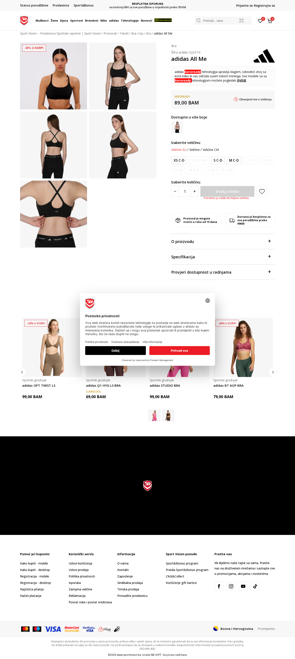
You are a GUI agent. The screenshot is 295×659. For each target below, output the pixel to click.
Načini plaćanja (30, 596)
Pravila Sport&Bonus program (187, 570)
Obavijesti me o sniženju (255, 99)
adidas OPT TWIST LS (38, 385)
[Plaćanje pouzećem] (117, 628)
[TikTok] (255, 586)
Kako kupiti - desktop (35, 570)
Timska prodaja (128, 589)
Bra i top (137, 33)
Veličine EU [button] (178, 149)
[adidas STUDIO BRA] (168, 415)
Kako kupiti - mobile (34, 563)
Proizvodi (110, 33)
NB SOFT (156, 655)
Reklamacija (77, 596)
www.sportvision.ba (129, 655)
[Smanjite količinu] (175, 191)
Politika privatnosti (82, 576)
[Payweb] (104, 628)
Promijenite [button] (266, 628)
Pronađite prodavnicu (132, 596)
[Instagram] (231, 586)
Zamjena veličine (80, 589)
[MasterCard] (25, 628)
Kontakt (123, 570)
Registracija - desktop (35, 583)
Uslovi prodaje (79, 570)
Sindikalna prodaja (130, 583)
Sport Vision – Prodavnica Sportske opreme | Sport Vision (60, 33)
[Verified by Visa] (89, 628)
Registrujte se (264, 5)
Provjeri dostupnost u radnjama (201, 272)
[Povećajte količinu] (194, 191)
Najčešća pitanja (32, 589)
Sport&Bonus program (182, 563)
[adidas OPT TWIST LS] (52, 347)
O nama (122, 563)
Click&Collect (175, 576)
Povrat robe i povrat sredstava (90, 602)
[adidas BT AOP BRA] (243, 347)
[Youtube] (243, 586)
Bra (148, 33)
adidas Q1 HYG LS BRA (103, 385)
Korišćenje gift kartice (181, 583)
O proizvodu (182, 241)
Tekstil (123, 33)
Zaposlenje (125, 576)
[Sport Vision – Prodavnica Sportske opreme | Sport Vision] (24, 20)
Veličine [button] (194, 149)
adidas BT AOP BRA (228, 385)
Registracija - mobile (34, 576)
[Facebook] (219, 586)
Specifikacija (183, 256)
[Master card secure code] (72, 628)
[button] (49, 20)
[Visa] (53, 628)
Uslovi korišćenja (80, 563)
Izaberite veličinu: (186, 143)
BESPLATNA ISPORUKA (147, 3)
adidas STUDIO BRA (165, 385)
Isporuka (75, 583)
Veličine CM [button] (211, 149)
